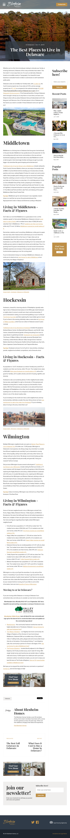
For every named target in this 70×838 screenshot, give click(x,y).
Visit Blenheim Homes (20, 725)
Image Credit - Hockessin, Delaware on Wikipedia (16, 292)
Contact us (6, 668)
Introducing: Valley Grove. (12, 616)
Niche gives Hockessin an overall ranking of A (23, 371)
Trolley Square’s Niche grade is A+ (30, 559)
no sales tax (36, 83)
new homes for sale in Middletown (28, 257)
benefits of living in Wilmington (28, 584)
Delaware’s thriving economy (11, 93)
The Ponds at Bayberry (13, 648)
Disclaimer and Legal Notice (60, 833)
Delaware (31, 45)
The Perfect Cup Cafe (9, 317)
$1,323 (14, 88)
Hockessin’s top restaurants (32, 335)
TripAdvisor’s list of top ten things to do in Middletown (18, 166)
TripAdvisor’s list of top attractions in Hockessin (16, 328)
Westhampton (11, 624)
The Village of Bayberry (13, 631)
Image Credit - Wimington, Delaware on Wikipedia (16, 428)
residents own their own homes (34, 224)
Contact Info (61, 4)
